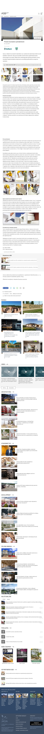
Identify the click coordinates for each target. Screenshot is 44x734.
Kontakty (18, 720)
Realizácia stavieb (8, 291)
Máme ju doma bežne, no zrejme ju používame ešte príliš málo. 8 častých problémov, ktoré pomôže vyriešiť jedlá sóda (18, 704)
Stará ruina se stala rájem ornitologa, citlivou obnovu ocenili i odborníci (4, 702)
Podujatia (4, 628)
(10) (38, 38)
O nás (17, 717)
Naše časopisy (6, 647)
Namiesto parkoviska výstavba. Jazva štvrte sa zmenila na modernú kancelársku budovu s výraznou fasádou (26, 411)
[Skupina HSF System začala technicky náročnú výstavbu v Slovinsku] (5, 267)
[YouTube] (17, 288)
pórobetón (6, 293)
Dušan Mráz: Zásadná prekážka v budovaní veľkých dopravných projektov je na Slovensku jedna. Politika (26, 451)
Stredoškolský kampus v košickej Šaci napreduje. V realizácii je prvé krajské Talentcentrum (24, 423)
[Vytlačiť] (24, 288)
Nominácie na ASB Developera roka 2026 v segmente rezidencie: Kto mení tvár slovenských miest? (9, 380)
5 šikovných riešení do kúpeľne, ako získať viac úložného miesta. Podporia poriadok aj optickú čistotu (25, 703)
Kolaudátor (11, 387)
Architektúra (6, 392)
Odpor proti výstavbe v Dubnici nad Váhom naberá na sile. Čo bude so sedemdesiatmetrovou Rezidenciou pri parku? (19, 607)
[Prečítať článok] (9, 372)
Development (6, 495)
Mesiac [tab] (8, 599)
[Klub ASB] (39, 13)
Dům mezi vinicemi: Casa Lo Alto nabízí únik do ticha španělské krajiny (11, 701)
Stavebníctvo (6, 443)
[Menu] (42, 13)
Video (3, 364)
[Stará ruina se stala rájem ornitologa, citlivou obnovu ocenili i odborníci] (4, 695)
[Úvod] (5, 13)
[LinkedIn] (14, 288)
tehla (11, 293)
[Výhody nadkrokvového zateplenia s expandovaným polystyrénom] (5, 260)
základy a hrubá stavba (17, 293)
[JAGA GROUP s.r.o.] (4, 718)
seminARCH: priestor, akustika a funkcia (14, 631)
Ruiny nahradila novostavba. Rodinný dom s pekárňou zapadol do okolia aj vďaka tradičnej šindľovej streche (26, 399)
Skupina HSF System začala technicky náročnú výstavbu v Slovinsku (22, 267)
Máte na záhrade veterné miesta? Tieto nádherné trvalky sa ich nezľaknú (39, 702)
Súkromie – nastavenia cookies (22, 730)
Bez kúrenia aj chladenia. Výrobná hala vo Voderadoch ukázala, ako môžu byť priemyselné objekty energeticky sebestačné (27, 565)
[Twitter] (11, 288)
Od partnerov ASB (7, 669)
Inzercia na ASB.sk (19, 724)
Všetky (4, 387)
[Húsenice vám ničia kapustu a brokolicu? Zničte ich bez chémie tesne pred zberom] (33, 695)
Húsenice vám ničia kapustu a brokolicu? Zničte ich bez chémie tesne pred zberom (33, 701)
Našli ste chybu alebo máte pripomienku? (12, 295)
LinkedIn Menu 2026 (10, 636)
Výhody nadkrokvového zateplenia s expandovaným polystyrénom (22, 260)
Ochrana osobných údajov (21, 728)
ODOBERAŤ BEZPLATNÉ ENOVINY (36, 723)
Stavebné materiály (22, 279)
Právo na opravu (19, 726)
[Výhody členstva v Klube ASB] (4, 64)
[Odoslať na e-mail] (20, 288)
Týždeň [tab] (3, 599)
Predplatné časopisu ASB (21, 722)
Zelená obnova (6, 546)
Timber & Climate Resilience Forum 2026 (14, 641)
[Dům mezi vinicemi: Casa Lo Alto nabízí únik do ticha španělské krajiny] (11, 695)
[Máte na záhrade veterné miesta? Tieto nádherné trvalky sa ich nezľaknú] (40, 695)
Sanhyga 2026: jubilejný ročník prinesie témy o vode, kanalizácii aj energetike (21, 683)
